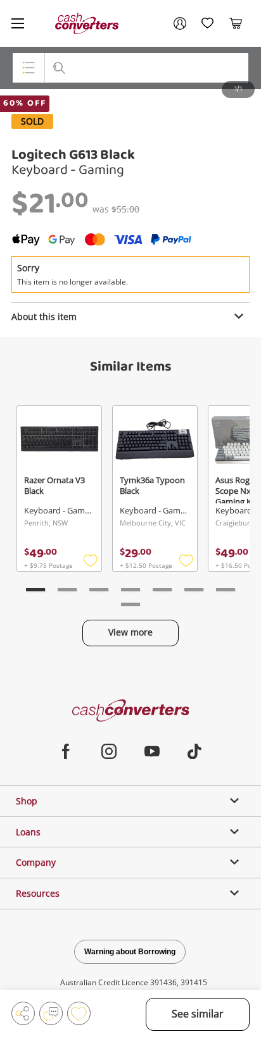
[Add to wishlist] (79, 1013)
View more (130, 632)
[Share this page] (23, 1013)
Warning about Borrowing (129, 951)
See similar (198, 1014)
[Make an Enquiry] (51, 1013)
